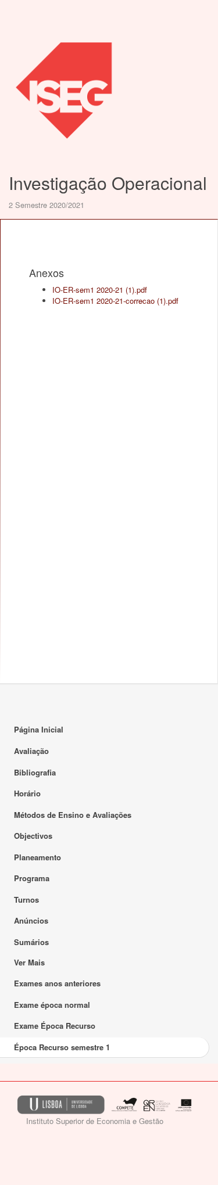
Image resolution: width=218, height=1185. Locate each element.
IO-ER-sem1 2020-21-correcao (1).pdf (115, 300)
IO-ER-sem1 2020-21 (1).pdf (99, 289)
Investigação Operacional (108, 182)
